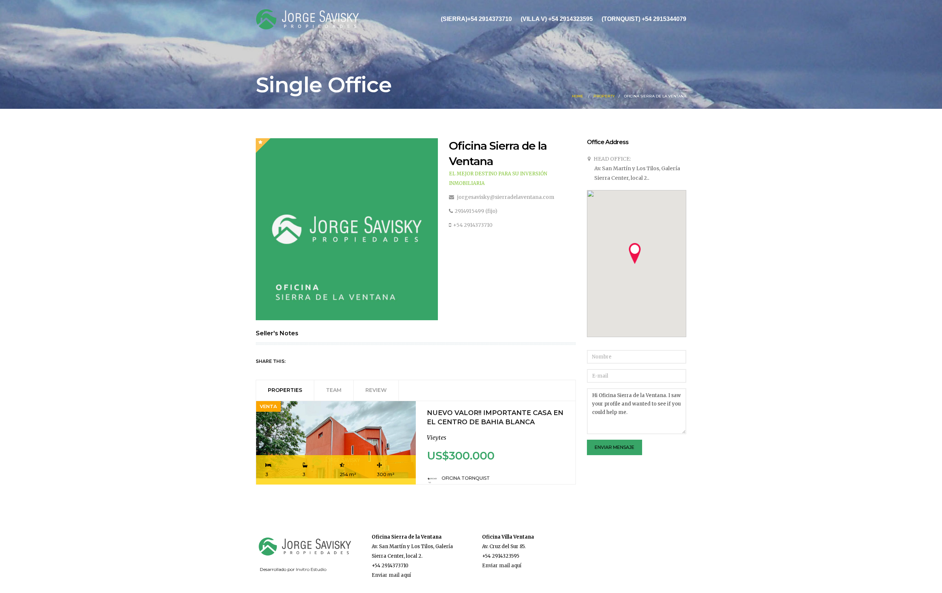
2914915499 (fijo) (476, 211)
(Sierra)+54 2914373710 (476, 19)
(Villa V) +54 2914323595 (557, 19)
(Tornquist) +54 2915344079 (644, 19)
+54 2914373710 (472, 225)
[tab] (285, 390)
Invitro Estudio (311, 569)
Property (604, 96)
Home (577, 96)
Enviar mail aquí (391, 575)
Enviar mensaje (614, 447)
